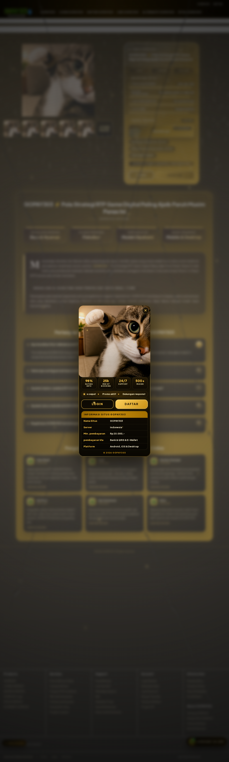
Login (97, 404)
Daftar (132, 404)
